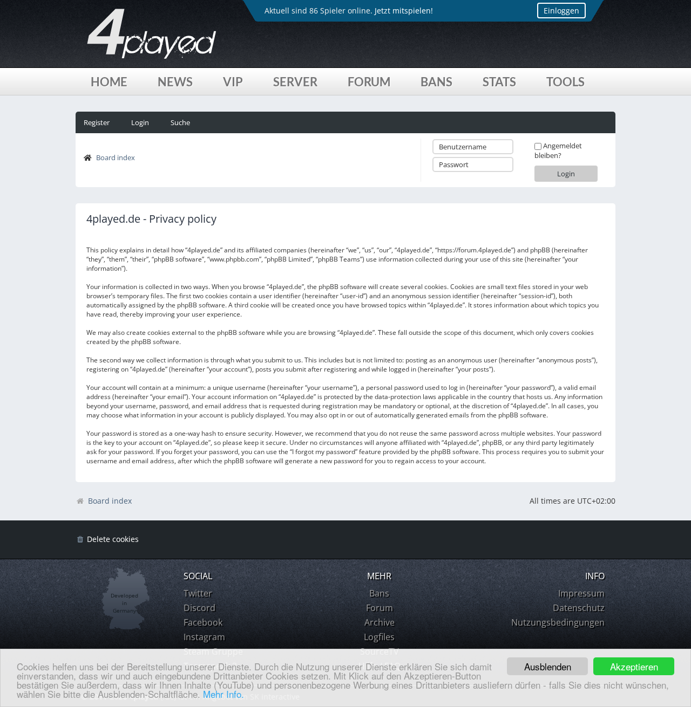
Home (109, 81)
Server (295, 81)
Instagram (204, 637)
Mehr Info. (223, 693)
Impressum (581, 593)
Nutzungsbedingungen (558, 622)
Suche (180, 122)
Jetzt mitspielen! (404, 10)
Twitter (198, 593)
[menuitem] (107, 539)
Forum (369, 81)
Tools (565, 81)
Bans (436, 81)
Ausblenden (547, 666)
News (175, 81)
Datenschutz (579, 608)
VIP (233, 81)
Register (97, 122)
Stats (499, 81)
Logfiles (379, 637)
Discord (199, 608)
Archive (379, 622)
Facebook (203, 622)
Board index (115, 157)
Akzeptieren (634, 666)
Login (140, 122)
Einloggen (561, 10)
